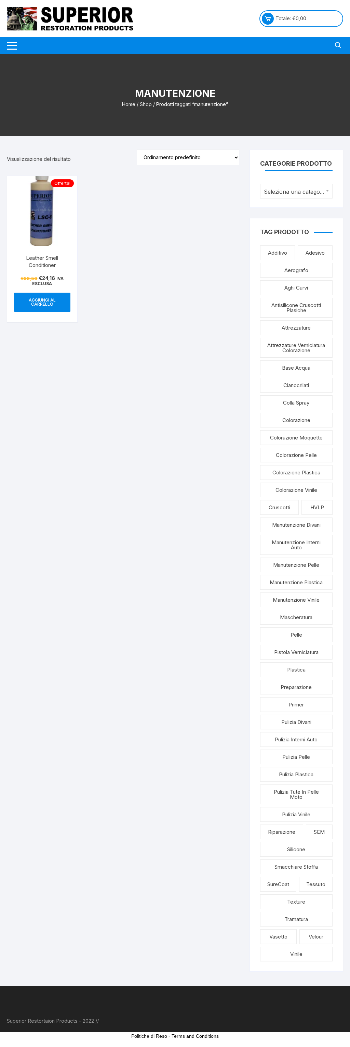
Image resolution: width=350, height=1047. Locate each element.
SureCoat (278, 884)
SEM (319, 832)
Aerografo (296, 270)
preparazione (296, 687)
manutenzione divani (296, 525)
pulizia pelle (296, 757)
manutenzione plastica (296, 582)
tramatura (296, 919)
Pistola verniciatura (296, 652)
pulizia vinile (296, 814)
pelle (296, 634)
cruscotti (279, 507)
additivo (277, 253)
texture (296, 901)
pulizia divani (296, 722)
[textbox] (294, 192)
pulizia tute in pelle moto (296, 794)
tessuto (315, 884)
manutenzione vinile (296, 600)
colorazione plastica (296, 472)
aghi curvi (296, 287)
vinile (296, 954)
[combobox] (296, 191)
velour (316, 936)
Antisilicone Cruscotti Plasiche (296, 308)
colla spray (296, 402)
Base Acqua (296, 368)
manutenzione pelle (296, 565)
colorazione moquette (296, 437)
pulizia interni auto (296, 739)
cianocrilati (296, 385)
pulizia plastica (296, 774)
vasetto (278, 936)
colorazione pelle (296, 455)
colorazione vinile (296, 490)
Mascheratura (296, 617)
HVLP (317, 507)
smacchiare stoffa (296, 867)
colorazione (296, 420)
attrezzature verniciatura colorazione (296, 348)
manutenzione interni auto (296, 545)
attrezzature (296, 327)
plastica (296, 669)
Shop (146, 104)
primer (296, 704)
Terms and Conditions (195, 1036)
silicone (296, 849)
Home (128, 104)
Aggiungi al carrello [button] (42, 302)
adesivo (315, 253)
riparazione (281, 832)
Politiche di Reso (149, 1036)
